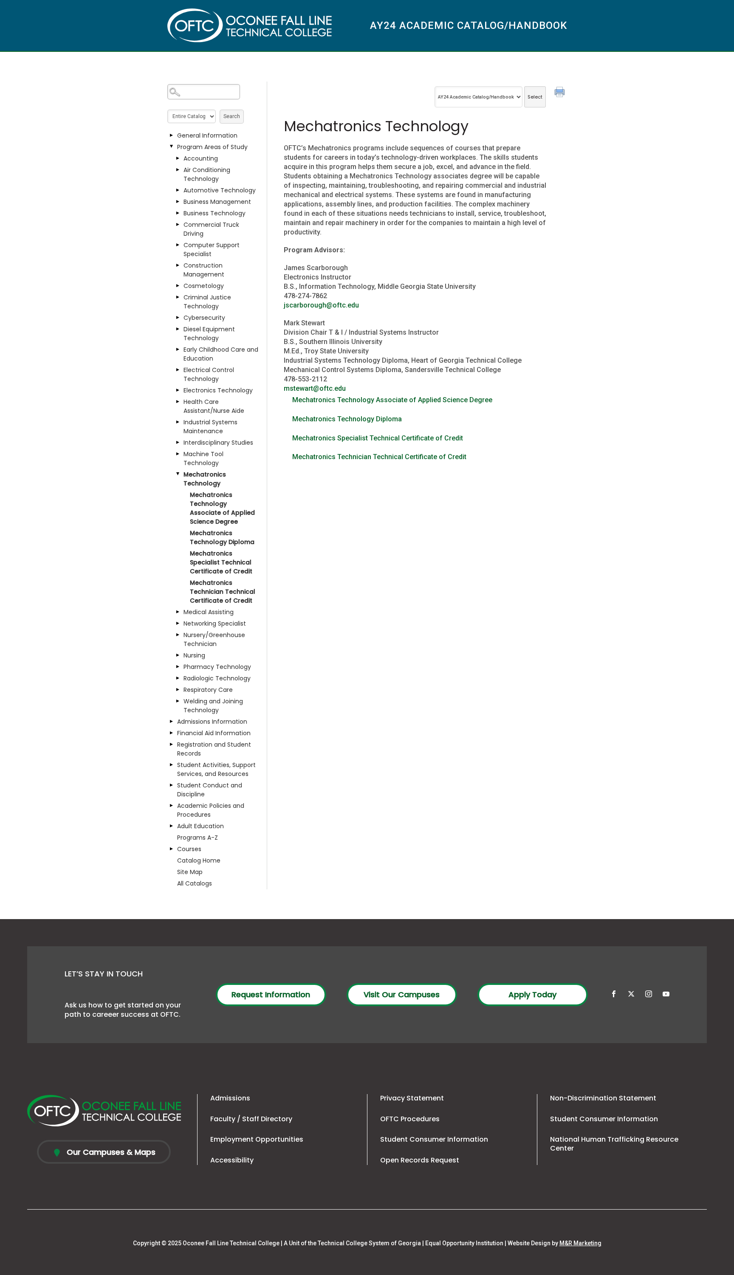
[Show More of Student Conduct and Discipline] (171, 785)
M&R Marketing (580, 1243)
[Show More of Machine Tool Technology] (178, 454)
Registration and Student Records (214, 749)
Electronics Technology (218, 390)
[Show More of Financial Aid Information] (171, 733)
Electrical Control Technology (209, 374)
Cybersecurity (204, 317)
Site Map (190, 872)
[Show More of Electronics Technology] (178, 390)
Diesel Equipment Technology (209, 333)
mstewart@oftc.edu (315, 388)
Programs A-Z (197, 837)
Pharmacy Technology (217, 667)
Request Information (270, 994)
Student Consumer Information (434, 1139)
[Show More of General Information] (171, 135)
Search (231, 116)
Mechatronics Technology (205, 479)
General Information (207, 135)
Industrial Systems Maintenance (210, 426)
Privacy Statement (412, 1098)
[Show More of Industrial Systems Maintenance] (178, 422)
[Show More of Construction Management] (178, 265)
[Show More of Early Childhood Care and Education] (178, 349)
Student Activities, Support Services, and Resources (216, 769)
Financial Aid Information (214, 733)
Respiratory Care (208, 689)
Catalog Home (198, 860)
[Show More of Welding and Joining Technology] (178, 701)
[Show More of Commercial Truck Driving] (178, 224)
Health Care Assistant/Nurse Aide (214, 406)
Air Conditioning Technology (207, 174)
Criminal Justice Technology (207, 301)
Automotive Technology (220, 190)
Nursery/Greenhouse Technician (214, 639)
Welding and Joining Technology (213, 705)
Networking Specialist (215, 623)
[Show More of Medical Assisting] (178, 612)
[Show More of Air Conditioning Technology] (178, 170)
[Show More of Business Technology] (178, 213)
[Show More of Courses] (171, 849)
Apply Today (532, 994)
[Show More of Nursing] (178, 655)
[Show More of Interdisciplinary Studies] (178, 442)
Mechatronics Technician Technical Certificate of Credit (222, 591)
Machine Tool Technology (203, 458)
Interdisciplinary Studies (218, 442)
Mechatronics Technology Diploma (222, 537)
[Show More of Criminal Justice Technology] (178, 297)
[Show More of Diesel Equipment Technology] (178, 329)
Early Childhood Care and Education (221, 354)
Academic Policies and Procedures (210, 810)
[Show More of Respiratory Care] (178, 689)
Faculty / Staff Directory (251, 1119)
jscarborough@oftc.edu (321, 305)
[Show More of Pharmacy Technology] (178, 667)
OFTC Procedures (410, 1119)
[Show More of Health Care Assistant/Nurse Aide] (178, 402)
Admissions (230, 1098)
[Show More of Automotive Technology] (178, 190)
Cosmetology (204, 286)
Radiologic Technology (217, 678)
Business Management (217, 201)
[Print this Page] (560, 93)
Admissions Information (212, 721)
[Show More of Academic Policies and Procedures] (171, 805)
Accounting (201, 158)
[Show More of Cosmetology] (178, 286)
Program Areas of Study (212, 147)
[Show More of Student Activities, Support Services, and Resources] (171, 765)
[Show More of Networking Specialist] (178, 623)
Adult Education (200, 826)
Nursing (194, 655)
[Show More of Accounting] (178, 158)
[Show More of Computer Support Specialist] (178, 245)
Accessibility (232, 1160)
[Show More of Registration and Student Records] (171, 744)
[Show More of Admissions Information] (171, 721)
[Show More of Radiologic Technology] (178, 678)
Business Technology (215, 213)
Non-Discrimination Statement (603, 1098)
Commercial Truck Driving (211, 229)
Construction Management (204, 270)
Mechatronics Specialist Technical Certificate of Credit (221, 562)
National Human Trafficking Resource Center (614, 1143)
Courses (189, 849)
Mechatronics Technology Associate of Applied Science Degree (222, 508)
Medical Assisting (209, 612)
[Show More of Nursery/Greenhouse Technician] (178, 635)
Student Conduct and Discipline (209, 789)
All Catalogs (194, 883)
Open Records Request (419, 1160)
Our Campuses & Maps (110, 1152)
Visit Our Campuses (402, 994)
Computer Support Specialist (212, 249)
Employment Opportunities (256, 1139)
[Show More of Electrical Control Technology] (178, 370)
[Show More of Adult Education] (171, 826)
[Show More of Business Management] (178, 201)
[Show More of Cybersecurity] (178, 317)
